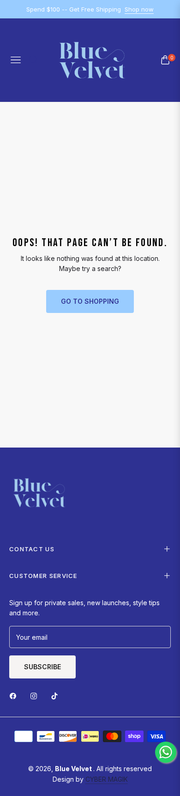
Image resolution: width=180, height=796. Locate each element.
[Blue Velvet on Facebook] (15, 695)
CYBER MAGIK (106, 779)
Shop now (139, 9)
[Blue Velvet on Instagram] (36, 695)
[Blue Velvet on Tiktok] (57, 695)
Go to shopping (90, 301)
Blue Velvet (74, 768)
